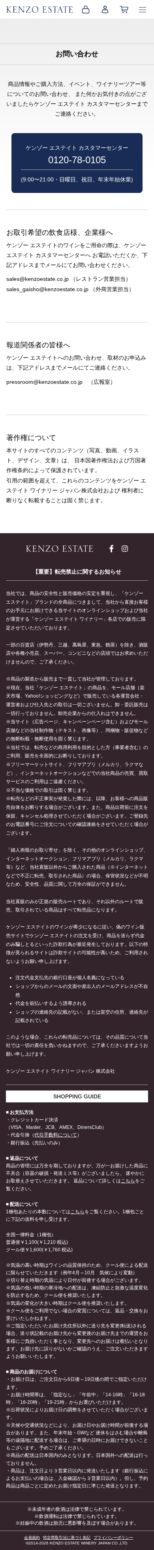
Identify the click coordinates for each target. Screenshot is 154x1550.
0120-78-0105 (77, 160)
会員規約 (32, 1537)
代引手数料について (55, 1135)
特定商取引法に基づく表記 (66, 1537)
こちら (128, 1181)
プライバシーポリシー (113, 1537)
